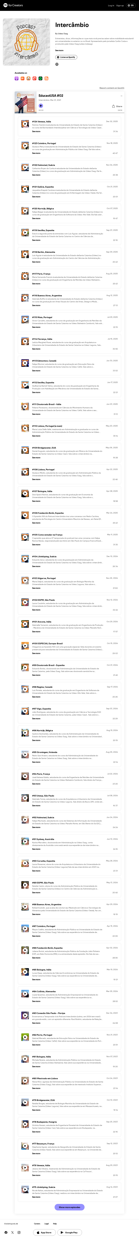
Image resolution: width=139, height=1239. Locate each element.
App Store (46, 1232)
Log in (111, 5)
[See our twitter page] (12, 1232)
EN (132, 5)
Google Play (71, 1232)
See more (59, 50)
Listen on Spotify (67, 57)
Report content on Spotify (111, 87)
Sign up (120, 5)
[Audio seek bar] (80, 112)
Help (55, 1224)
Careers (37, 1224)
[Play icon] (41, 106)
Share (119, 106)
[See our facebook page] (6, 1232)
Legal (47, 1224)
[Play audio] (121, 95)
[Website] (57, 64)
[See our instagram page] (19, 1232)
